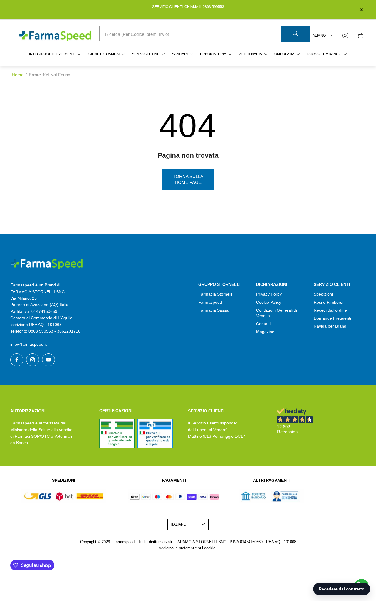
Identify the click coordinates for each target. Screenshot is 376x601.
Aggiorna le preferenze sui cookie (187, 548)
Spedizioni (323, 294)
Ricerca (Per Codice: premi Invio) (137, 34)
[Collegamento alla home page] (47, 264)
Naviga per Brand (330, 326)
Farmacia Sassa (213, 310)
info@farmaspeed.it (28, 344)
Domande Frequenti (332, 318)
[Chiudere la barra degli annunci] (361, 10)
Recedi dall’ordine (330, 310)
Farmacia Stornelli (215, 294)
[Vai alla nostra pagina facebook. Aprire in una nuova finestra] (16, 359)
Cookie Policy (268, 302)
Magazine (265, 331)
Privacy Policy (269, 294)
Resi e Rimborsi (328, 302)
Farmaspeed (210, 302)
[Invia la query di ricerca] (295, 34)
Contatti (263, 323)
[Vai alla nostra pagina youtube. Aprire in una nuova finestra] (48, 359)
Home (18, 74)
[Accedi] (345, 35)
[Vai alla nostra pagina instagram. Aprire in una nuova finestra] (32, 359)
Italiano (318, 35)
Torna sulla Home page (188, 179)
